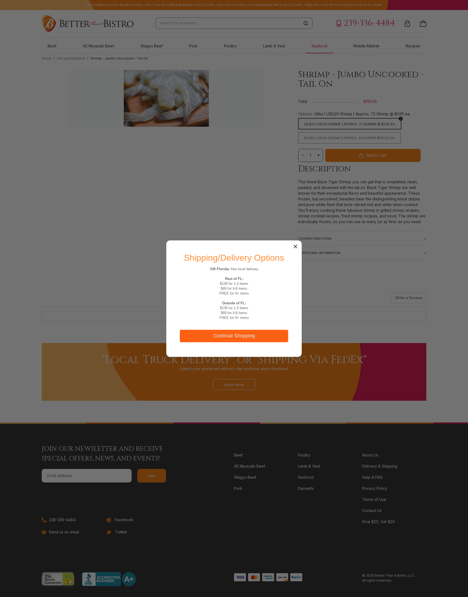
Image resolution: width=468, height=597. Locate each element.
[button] (295, 246)
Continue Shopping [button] (234, 335)
